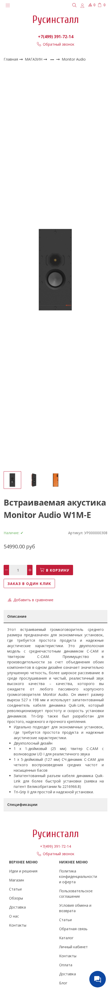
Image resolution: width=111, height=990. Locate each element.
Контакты (17, 925)
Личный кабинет (73, 946)
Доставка (17, 907)
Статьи (15, 889)
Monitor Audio (74, 59)
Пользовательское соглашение (76, 893)
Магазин (16, 880)
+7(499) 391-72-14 (55, 36)
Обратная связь (73, 928)
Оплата (65, 964)
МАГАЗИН (34, 59)
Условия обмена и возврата (75, 908)
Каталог (66, 937)
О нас (14, 916)
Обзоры (16, 898)
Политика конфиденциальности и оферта (78, 876)
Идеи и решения (23, 871)
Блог (63, 982)
